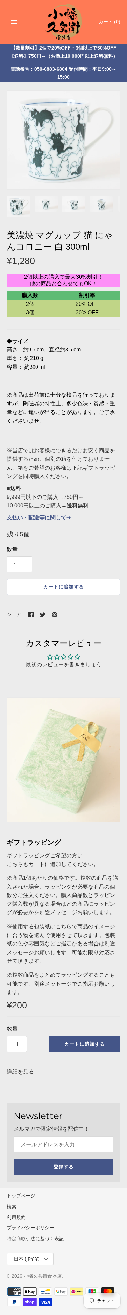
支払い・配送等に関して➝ (39, 517)
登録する (64, 1167)
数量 (12, 549)
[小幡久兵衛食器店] (63, 21)
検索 (11, 1206)
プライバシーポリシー (30, 1227)
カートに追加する (63, 587)
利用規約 (16, 1217)
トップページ (21, 1195)
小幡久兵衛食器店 (43, 1276)
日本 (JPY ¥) (27, 1259)
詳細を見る (20, 1072)
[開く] (14, 21)
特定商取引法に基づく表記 (35, 1238)
